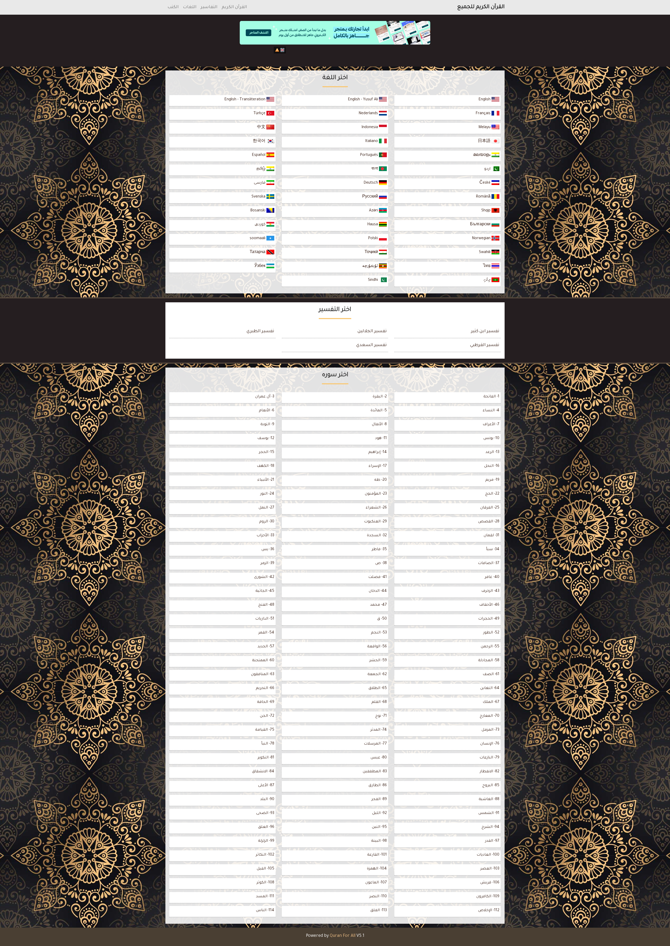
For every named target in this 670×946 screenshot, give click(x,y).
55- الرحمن (490, 647)
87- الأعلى (266, 786)
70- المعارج (489, 716)
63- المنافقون (262, 674)
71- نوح (381, 716)
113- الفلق (378, 911)
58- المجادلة (488, 661)
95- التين (379, 827)
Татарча (258, 252)
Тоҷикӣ (372, 252)
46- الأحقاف (489, 605)
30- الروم (266, 522)
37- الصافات (488, 563)
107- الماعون (376, 883)
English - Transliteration (245, 100)
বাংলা (375, 169)
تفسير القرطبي (484, 345)
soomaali (258, 239)
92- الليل (379, 813)
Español (259, 155)
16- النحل (491, 466)
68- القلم (379, 702)
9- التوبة (267, 425)
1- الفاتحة (491, 397)
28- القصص (488, 522)
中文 (261, 127)
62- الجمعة (377, 674)
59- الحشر (378, 661)
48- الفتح (266, 605)
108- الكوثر (265, 883)
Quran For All (342, 936)
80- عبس (379, 758)
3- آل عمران (264, 397)
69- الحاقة (265, 702)
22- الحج (492, 494)
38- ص (381, 563)
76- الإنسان (489, 744)
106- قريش (489, 883)
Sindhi (373, 280)
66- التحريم (265, 688)
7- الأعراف (491, 425)
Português (369, 155)
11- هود (381, 438)
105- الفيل (265, 869)
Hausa (373, 225)
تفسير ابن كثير (485, 331)
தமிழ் (261, 169)
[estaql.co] (335, 54)
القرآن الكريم (234, 7)
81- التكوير (266, 758)
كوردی (260, 225)
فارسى (260, 183)
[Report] (277, 50)
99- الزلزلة (266, 841)
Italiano (372, 141)
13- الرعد (492, 452)
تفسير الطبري (260, 331)
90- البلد (267, 799)
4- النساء (491, 411)
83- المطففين (375, 772)
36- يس (267, 550)
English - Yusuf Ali (363, 100)
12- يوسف (265, 438)
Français (484, 114)
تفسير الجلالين (372, 331)
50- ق (382, 619)
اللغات (190, 7)
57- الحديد (266, 647)
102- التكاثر (265, 855)
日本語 (485, 141)
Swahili (485, 252)
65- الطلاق (377, 688)
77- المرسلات (375, 744)
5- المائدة (379, 411)
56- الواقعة (377, 647)
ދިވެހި (487, 280)
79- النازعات (489, 758)
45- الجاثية (264, 591)
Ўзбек (260, 266)
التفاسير (209, 7)
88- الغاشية (489, 799)
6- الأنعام (266, 411)
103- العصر (489, 869)
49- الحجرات (488, 619)
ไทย (487, 266)
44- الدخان (378, 591)
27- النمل (266, 508)
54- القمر (266, 633)
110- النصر (378, 897)
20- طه (380, 480)
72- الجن (267, 716)
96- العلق (266, 827)
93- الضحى (265, 813)
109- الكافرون (487, 897)
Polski (373, 239)
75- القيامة (264, 730)
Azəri (374, 211)
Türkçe (259, 114)
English (485, 100)
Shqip (486, 211)
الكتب (173, 7)
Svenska (259, 197)
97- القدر (492, 841)
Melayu (485, 127)
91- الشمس (488, 813)
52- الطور (491, 633)
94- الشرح (490, 827)
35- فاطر (379, 550)
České (485, 183)
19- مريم (492, 480)
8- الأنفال (379, 425)
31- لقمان (491, 536)
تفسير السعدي (371, 345)
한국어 (259, 141)
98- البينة (379, 841)
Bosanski (258, 211)
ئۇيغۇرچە (370, 266)
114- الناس (265, 911)
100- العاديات (488, 855)
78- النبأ (267, 744)
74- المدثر (378, 730)
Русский (370, 197)
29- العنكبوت (375, 522)
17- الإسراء (377, 466)
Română (484, 197)
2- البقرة (380, 397)
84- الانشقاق (263, 772)
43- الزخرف (490, 591)
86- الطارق (377, 786)
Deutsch (371, 183)
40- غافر (492, 577)
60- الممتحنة (263, 661)
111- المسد (265, 897)
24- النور (267, 494)
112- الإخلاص (488, 911)
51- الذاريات (264, 619)
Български (481, 225)
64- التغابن (489, 688)
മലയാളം (482, 155)
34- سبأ (492, 550)
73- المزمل (490, 730)
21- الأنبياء (265, 480)
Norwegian (482, 239)
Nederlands (369, 114)
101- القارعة (377, 855)
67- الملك (491, 702)
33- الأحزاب (265, 536)
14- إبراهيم (377, 452)
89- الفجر (379, 799)
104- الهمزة (377, 869)
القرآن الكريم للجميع (481, 7)
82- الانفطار (489, 772)
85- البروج (490, 786)
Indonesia (370, 127)
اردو (488, 169)
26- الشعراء (376, 508)
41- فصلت (377, 577)
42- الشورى (264, 577)
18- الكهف (265, 466)
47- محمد (378, 605)
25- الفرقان (489, 508)
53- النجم (379, 633)
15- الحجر (266, 452)
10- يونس (491, 438)
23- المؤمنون (376, 494)
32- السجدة (377, 536)
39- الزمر (267, 563)
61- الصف (491, 674)
